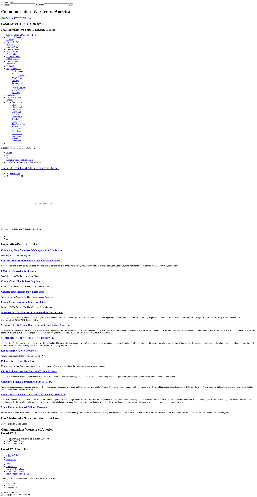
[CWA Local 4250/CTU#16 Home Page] (16, 18)
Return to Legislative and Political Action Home (21, 229)
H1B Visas (11, 459)
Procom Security (19, 88)
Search (4, 148)
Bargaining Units (13, 68)
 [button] (7, 143)
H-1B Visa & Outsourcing (12, 53)
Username (5, 5)
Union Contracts (13, 66)
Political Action (12, 49)
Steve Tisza (15, 173)
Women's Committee (16, 139)
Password (39, 5)
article (9, 155)
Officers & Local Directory (13, 38)
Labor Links (11, 466)
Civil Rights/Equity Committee (17, 107)
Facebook (10, 483)
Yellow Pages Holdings (17, 91)
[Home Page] (21, 35)
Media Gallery (12, 95)
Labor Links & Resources (12, 62)
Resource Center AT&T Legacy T (13, 57)
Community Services (17, 113)
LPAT (9, 457)
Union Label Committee (17, 134)
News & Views (12, 47)
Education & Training (17, 118)
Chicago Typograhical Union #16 (17, 83)
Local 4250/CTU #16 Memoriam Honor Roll (18, 125)
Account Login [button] (7, 2)
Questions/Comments (15, 471)
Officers (9, 464)
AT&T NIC (17, 78)
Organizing (16, 131)
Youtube (10, 485)
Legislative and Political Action (19, 160)
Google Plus (11, 488)
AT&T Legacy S (19, 76)
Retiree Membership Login (17, 474)
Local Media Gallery (15, 469)
